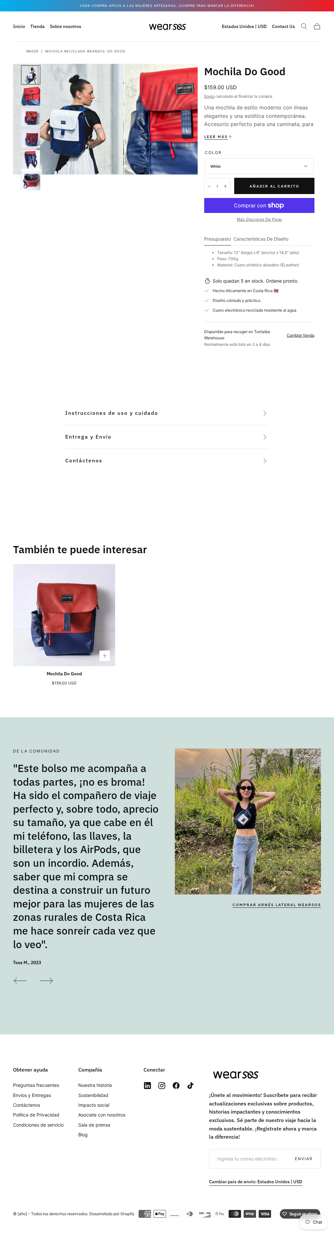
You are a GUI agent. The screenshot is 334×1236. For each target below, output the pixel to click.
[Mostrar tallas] (104, 656)
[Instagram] (162, 1085)
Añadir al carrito (274, 186)
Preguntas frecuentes (36, 1085)
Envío (209, 96)
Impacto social (93, 1105)
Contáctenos (83, 460)
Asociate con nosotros (101, 1114)
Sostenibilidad (93, 1095)
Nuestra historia (95, 1085)
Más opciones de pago (259, 219)
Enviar (304, 1158)
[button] (244, 27)
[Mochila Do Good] (64, 615)
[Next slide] (46, 980)
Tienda (37, 26)
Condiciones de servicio (38, 1125)
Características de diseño (261, 239)
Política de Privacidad (36, 1114)
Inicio (19, 26)
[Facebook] (176, 1085)
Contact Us (283, 26)
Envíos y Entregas (32, 1095)
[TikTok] (190, 1085)
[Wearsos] (235, 1075)
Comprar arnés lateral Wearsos (277, 904)
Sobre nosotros (65, 26)
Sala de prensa (94, 1125)
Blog (83, 1134)
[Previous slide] (20, 980)
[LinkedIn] (147, 1085)
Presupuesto (217, 239)
